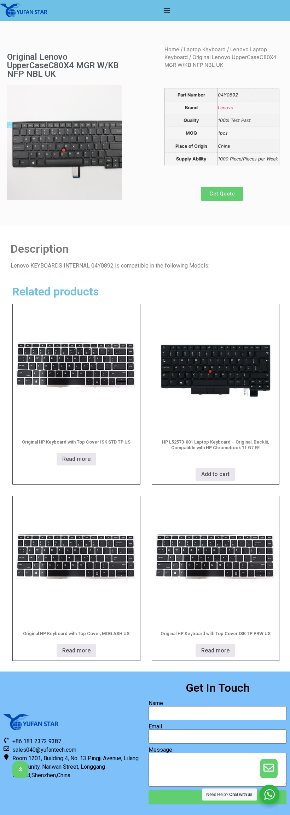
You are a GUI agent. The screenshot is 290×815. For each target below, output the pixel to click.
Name (156, 703)
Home (171, 49)
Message (160, 750)
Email (155, 726)
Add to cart (215, 474)
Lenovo (225, 107)
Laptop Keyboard (205, 49)
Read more (76, 459)
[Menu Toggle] (166, 10)
